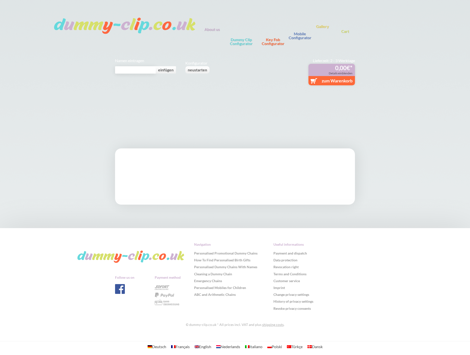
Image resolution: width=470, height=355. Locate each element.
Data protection (285, 260)
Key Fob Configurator (273, 41)
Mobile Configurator (300, 35)
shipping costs (273, 324)
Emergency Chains (208, 281)
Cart (345, 31)
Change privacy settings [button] (291, 294)
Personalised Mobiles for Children (220, 288)
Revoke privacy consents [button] (292, 308)
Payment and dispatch (290, 253)
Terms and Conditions (289, 274)
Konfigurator (196, 63)
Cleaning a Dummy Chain (213, 274)
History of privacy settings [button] (293, 301)
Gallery (322, 26)
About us (212, 29)
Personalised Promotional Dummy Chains (226, 253)
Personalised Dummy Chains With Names (225, 267)
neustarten (197, 69)
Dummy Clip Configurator (241, 41)
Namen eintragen (129, 61)
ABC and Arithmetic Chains (215, 294)
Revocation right (286, 267)
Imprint (279, 288)
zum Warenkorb (337, 80)
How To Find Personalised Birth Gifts (222, 260)
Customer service (286, 281)
